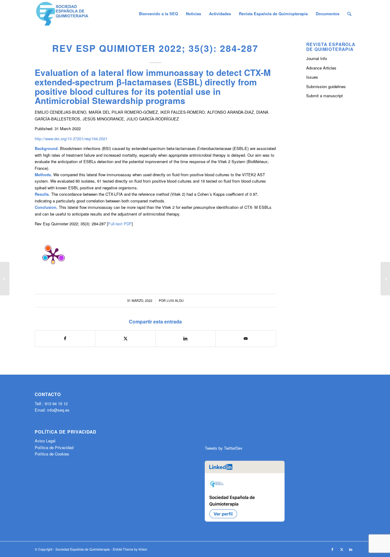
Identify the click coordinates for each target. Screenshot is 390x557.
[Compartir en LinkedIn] (185, 338)
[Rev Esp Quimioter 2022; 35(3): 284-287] (4, 278)
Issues (312, 77)
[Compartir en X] (125, 338)
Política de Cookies (52, 454)
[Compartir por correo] (245, 338)
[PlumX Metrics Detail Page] (53, 255)
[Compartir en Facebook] (65, 338)
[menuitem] (158, 13)
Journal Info (316, 58)
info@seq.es (58, 410)
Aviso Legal (45, 441)
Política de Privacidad (54, 447)
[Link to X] (341, 549)
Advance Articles (321, 68)
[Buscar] (349, 13)
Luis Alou (175, 300)
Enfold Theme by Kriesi (130, 549)
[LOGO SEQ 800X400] (62, 13)
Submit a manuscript (324, 95)
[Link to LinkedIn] (350, 549)
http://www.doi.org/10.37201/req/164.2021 (71, 138)
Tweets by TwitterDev (224, 448)
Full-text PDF (120, 224)
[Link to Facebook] (332, 549)
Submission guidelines (326, 86)
